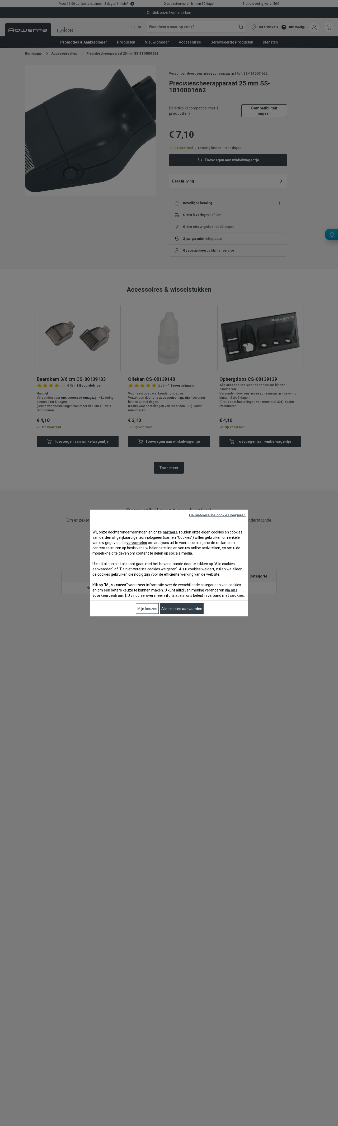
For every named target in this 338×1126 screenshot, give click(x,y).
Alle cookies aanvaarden (181, 609)
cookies (237, 595)
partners (170, 532)
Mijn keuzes (147, 609)
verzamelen (136, 543)
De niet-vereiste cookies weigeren (217, 515)
